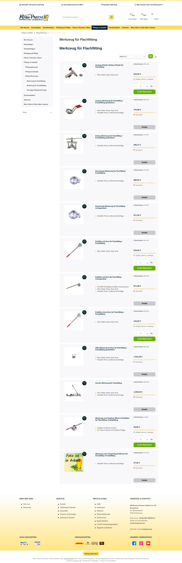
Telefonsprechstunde (68, 507)
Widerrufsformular (103, 514)
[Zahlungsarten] (31, 543)
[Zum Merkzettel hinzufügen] (84, 65)
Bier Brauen (28, 40)
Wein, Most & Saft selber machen (36, 104)
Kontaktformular (146, 529)
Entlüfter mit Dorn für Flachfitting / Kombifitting (108, 242)
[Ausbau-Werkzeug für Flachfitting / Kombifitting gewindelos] (73, 109)
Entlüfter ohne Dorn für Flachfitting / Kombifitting (109, 313)
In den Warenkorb (144, 92)
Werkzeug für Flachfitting (36, 81)
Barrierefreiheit (102, 521)
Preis (25, 112)
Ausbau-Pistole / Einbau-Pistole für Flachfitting (109, 66)
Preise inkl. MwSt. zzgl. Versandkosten (144, 77)
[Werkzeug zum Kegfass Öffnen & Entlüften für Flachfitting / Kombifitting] (73, 426)
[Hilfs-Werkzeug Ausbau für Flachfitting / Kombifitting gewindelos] (73, 356)
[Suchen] (111, 17)
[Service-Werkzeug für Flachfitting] (73, 391)
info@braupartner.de (137, 523)
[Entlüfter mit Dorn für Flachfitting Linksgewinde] (73, 285)
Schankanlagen (29, 49)
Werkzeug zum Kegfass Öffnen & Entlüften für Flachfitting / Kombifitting (112, 419)
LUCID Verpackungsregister (107, 524)
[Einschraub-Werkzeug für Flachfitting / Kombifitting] (73, 179)
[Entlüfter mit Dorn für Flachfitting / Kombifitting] (73, 250)
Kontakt (63, 504)
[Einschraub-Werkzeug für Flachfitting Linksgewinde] (73, 214)
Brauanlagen (28, 44)
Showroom (27, 507)
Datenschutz (101, 517)
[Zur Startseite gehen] (34, 17)
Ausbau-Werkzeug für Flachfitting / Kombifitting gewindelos (109, 102)
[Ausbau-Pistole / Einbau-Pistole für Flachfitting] (73, 73)
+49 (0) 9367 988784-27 (147, 518)
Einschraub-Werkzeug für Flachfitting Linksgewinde (110, 207)
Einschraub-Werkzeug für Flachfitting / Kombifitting (110, 172)
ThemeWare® (111, 561)
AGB (98, 504)
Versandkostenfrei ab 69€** (73, 5)
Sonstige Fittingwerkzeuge (36, 90)
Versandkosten (69, 558)
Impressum (101, 507)
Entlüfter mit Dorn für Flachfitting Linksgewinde (108, 278)
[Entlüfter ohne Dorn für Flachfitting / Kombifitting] (73, 320)
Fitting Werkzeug (31, 76)
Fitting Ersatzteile (31, 72)
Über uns (26, 504)
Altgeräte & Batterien (104, 528)
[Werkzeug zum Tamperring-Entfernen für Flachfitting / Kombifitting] (73, 462)
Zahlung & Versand (67, 517)
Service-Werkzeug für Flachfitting (108, 383)
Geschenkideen (29, 95)
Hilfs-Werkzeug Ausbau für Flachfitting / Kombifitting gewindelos (111, 349)
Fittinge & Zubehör (31, 62)
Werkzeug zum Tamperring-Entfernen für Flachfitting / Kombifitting (111, 455)
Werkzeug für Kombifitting (36, 85)
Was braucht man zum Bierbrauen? (150, 5)
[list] (150, 56)
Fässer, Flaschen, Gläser (33, 58)
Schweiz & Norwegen (68, 514)
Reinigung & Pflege (31, 53)
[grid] (155, 56)
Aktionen (27, 100)
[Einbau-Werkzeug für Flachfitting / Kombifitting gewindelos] (73, 144)
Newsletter (64, 511)
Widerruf (100, 511)
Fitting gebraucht (31, 67)
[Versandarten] (90, 543)
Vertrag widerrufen (91, 554)
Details (144, 127)
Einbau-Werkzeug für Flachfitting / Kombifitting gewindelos (108, 137)
